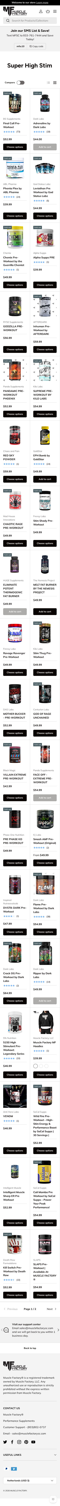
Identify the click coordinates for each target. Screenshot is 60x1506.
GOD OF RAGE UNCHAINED (42, 715)
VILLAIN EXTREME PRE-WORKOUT (14, 776)
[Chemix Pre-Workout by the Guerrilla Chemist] (15, 237)
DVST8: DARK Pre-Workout (14, 909)
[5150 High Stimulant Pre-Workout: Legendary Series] (15, 1022)
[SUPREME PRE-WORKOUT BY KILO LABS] (45, 371)
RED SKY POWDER (9, 457)
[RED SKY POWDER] (15, 435)
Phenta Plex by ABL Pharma (12, 190)
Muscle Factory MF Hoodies (44, 1044)
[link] (12, 1309)
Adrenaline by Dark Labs (41, 125)
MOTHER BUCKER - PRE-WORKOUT (14, 715)
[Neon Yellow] (41, 1066)
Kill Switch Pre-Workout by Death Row (14, 1271)
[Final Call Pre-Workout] (15, 103)
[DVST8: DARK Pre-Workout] (15, 884)
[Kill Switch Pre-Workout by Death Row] (15, 1244)
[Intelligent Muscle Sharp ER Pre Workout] (15, 1172)
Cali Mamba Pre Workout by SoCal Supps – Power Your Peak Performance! (44, 1200)
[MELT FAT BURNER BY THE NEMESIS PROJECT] (45, 564)
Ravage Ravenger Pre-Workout (14, 655)
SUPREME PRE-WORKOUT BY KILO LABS (43, 394)
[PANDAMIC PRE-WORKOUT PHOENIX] (15, 371)
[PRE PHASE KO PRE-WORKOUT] (15, 819)
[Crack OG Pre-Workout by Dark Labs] (15, 953)
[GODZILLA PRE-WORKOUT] (15, 306)
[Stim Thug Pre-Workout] (45, 633)
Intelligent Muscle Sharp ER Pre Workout (14, 1196)
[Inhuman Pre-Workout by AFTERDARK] (45, 306)
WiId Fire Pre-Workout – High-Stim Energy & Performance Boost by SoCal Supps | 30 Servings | (44, 1126)
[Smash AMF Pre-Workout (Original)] (45, 819)
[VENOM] (15, 1096)
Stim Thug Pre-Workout (42, 655)
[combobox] (30, 20)
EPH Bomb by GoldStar (41, 457)
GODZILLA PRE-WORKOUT (13, 328)
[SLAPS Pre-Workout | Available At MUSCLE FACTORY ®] (45, 1244)
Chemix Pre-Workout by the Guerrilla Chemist (13, 261)
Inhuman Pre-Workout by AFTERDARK (41, 330)
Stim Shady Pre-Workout (43, 522)
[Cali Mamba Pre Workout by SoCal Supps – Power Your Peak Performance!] (45, 1172)
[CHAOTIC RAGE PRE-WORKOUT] (15, 500)
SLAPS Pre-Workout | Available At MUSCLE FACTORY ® (44, 1272)
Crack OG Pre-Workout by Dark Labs (13, 977)
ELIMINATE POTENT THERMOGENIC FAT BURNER (12, 590)
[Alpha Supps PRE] (45, 237)
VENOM (8, 1116)
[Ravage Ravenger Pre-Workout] (15, 633)
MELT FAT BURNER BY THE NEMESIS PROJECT (44, 588)
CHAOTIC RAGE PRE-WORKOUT (13, 525)
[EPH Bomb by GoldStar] (45, 435)
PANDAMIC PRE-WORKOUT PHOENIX (13, 394)
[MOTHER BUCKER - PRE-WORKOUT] (15, 694)
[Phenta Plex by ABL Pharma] (15, 168)
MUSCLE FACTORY (18, 1490)
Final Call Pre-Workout (11, 125)
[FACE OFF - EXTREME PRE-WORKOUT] (45, 754)
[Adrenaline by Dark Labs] (45, 103)
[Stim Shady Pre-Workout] (45, 500)
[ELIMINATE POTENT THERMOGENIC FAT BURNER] (15, 564)
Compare (10, 82)
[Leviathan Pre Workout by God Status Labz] (45, 168)
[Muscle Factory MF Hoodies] (45, 1022)
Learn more (42, 2)
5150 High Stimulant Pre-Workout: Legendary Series (13, 1048)
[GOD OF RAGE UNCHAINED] (45, 694)
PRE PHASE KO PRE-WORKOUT (13, 841)
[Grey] (46, 1066)
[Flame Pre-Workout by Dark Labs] (45, 884)
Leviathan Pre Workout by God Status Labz (43, 192)
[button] (47, 11)
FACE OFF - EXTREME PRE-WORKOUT (42, 778)
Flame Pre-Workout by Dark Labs (43, 908)
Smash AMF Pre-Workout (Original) (44, 841)
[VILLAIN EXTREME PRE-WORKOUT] (15, 754)
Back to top (30, 1348)
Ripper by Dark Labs (42, 975)
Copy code (37, 46)
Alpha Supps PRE (44, 257)
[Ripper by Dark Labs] (45, 953)
